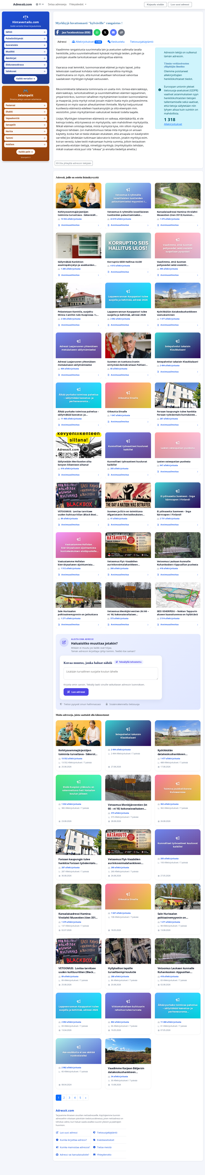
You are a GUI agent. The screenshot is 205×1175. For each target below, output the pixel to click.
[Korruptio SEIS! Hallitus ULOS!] (128, 254)
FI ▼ (41, 4)
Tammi (25, 137)
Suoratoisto (25, 45)
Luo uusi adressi (180, 4)
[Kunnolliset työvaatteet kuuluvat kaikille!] (128, 455)
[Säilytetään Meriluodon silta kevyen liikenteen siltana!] (78, 455)
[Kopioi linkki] (121, 32)
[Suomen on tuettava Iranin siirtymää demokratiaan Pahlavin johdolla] (128, 355)
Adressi (61, 41)
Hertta (25, 131)
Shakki (25, 111)
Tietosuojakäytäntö (141, 41)
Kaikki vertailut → (25, 78)
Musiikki (25, 51)
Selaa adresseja (57, 4)
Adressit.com (22, 4)
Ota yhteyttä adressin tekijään (75, 163)
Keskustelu (118, 41)
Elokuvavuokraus (25, 64)
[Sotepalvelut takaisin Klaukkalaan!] (178, 353)
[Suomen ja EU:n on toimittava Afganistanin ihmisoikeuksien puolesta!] (128, 505)
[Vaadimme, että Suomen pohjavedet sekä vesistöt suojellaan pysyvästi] (178, 256)
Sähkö (25, 32)
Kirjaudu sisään (155, 4)
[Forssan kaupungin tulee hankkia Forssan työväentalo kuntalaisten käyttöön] (178, 406)
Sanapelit (25, 124)
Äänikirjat (25, 58)
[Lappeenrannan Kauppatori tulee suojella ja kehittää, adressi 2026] (128, 306)
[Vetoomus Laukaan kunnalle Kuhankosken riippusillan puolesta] (178, 555)
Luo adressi (78, 691)
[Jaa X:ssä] (105, 32)
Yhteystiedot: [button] (76, 4)
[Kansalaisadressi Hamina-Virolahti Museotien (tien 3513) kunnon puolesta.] (178, 206)
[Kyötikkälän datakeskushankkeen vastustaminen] (178, 306)
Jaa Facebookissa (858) (76, 32)
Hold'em (25, 144)
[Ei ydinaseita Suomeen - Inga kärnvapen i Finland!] (178, 505)
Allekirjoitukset (88, 41)
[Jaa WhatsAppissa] (97, 32)
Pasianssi (25, 105)
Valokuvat (25, 71)
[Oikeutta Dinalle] (128, 404)
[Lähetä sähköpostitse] (113, 32)
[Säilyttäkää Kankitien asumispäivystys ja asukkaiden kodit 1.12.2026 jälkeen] (78, 256)
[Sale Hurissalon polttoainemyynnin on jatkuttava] (78, 605)
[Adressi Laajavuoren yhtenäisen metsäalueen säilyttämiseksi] (78, 355)
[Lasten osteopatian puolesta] (178, 453)
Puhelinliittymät (25, 38)
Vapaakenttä (25, 118)
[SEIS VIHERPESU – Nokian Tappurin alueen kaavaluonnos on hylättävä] (178, 605)
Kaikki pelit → (26, 151)
